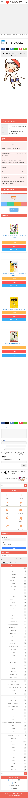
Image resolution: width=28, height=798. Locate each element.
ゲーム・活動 (18, 662)
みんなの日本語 (18, 693)
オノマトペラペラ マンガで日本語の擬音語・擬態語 (14, 309)
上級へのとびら (18, 697)
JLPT (19, 568)
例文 (14, 782)
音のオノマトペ (18, 643)
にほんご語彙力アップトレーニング (16, 687)
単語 (19, 725)
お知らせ (18, 659)
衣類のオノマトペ (18, 640)
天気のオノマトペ (18, 618)
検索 (14, 548)
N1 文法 (18, 577)
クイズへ (13, 209)
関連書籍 (14, 788)
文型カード (18, 769)
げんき (19, 665)
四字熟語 (18, 732)
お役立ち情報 (18, 649)
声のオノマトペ (18, 615)
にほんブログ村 (18, 558)
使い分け (19, 763)
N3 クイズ (18, 586)
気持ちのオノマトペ (17, 624)
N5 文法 (19, 602)
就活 (19, 652)
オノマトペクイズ (14, 785)
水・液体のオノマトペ (17, 627)
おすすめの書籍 (18, 605)
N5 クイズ (18, 599)
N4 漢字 (18, 757)
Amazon (14, 242)
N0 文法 (19, 571)
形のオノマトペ (18, 621)
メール (3, 446)
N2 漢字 (18, 750)
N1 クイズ (19, 574)
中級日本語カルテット (17, 706)
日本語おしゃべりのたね (17, 735)
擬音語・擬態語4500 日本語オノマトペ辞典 (14, 343)
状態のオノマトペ (18, 633)
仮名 (19, 709)
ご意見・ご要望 (12, 793)
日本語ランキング (12, 562)
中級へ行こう (18, 700)
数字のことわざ (18, 677)
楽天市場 (14, 246)
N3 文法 (18, 590)
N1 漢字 (18, 747)
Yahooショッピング (14, 249)
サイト (3, 449)
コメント (4, 427)
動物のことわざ (18, 674)
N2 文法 (18, 583)
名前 (3, 440)
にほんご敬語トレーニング (17, 684)
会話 (19, 719)
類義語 (19, 728)
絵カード (18, 766)
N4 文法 (19, 596)
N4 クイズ (18, 593)
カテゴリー (4, 542)
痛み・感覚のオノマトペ (17, 637)
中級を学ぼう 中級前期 (17, 703)
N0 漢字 (19, 744)
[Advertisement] (14, 19)
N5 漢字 (18, 760)
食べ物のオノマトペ (17, 646)
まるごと (18, 690)
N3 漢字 (18, 754)
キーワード (4, 537)
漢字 (18, 741)
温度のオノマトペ (18, 630)
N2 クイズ (18, 580)
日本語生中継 (18, 738)
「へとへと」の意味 (14, 780)
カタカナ (19, 713)
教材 (19, 655)
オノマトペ (3, 40)
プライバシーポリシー (20, 793)
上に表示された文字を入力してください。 (11, 459)
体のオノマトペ (18, 612)
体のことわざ (18, 671)
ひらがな (19, 716)
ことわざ (18, 668)
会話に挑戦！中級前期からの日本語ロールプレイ (14, 722)
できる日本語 (18, 681)
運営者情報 (6, 793)
